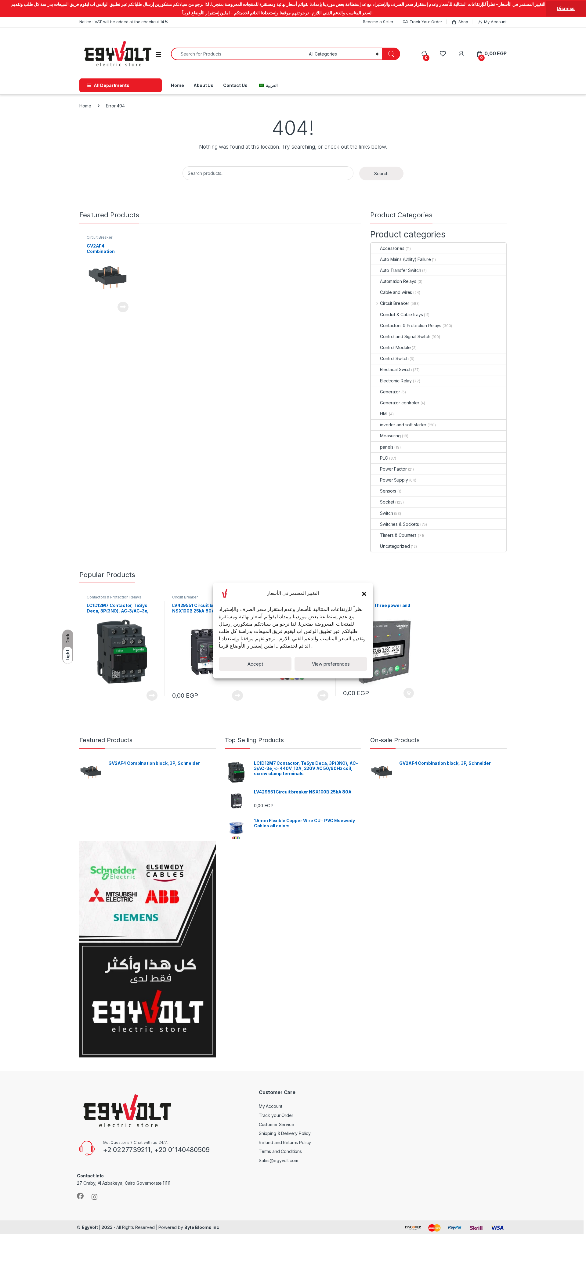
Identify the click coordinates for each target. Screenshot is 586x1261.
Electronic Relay (396, 380)
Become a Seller (378, 21)
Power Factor (393, 469)
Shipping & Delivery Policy (285, 1133)
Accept (255, 664)
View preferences (331, 664)
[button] (364, 593)
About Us (203, 85)
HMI (384, 413)
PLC (384, 458)
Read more (123, 307)
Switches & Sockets (399, 524)
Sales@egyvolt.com (278, 1160)
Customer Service (276, 1124)
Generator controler (399, 402)
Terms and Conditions (280, 1151)
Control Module (395, 347)
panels (386, 447)
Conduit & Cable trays (401, 314)
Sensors (388, 490)
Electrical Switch (396, 369)
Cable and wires (396, 292)
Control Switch (394, 358)
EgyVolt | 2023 (98, 1227)
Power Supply (394, 479)
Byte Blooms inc (201, 1227)
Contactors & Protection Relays (410, 325)
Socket (387, 501)
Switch (386, 513)
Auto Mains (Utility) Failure (405, 259)
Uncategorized (395, 546)
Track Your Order (426, 21)
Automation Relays (398, 281)
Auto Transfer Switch (400, 270)
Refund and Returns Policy (285, 1142)
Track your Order (276, 1115)
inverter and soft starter (403, 424)
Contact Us (235, 85)
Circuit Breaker (99, 237)
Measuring (390, 435)
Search (381, 173)
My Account (495, 21)
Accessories (392, 248)
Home (177, 85)
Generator (390, 391)
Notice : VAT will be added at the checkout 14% (123, 21)
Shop (463, 21)
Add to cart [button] (408, 693)
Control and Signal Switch (405, 336)
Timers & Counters (398, 535)
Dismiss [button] (566, 8)
